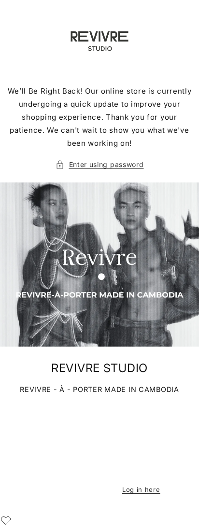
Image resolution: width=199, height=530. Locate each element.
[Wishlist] (6, 520)
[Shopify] (148, 472)
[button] (100, 164)
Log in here (141, 489)
